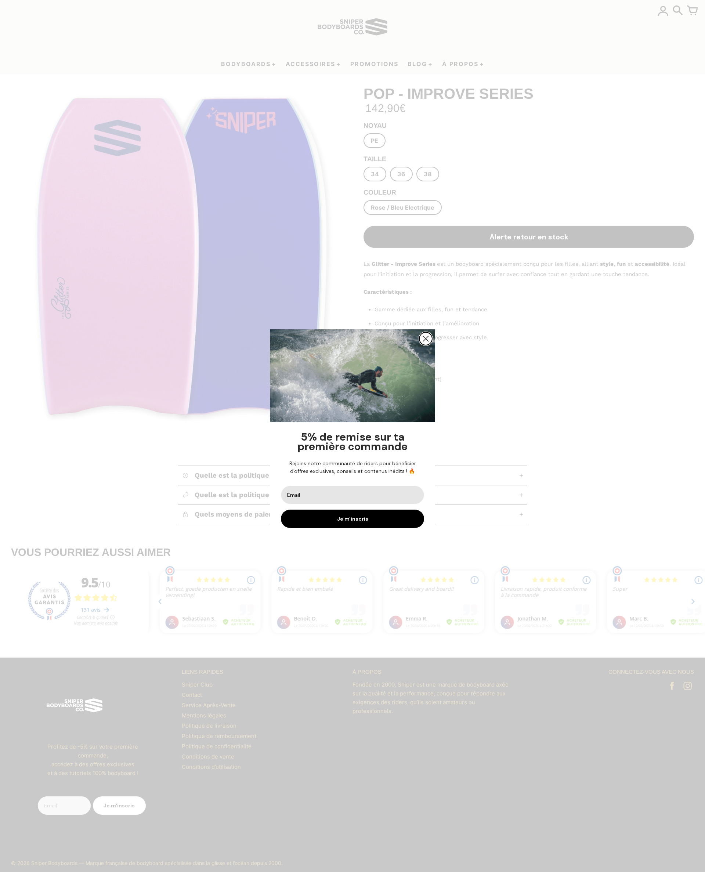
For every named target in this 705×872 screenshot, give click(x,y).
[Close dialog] (425, 338)
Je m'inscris (352, 518)
